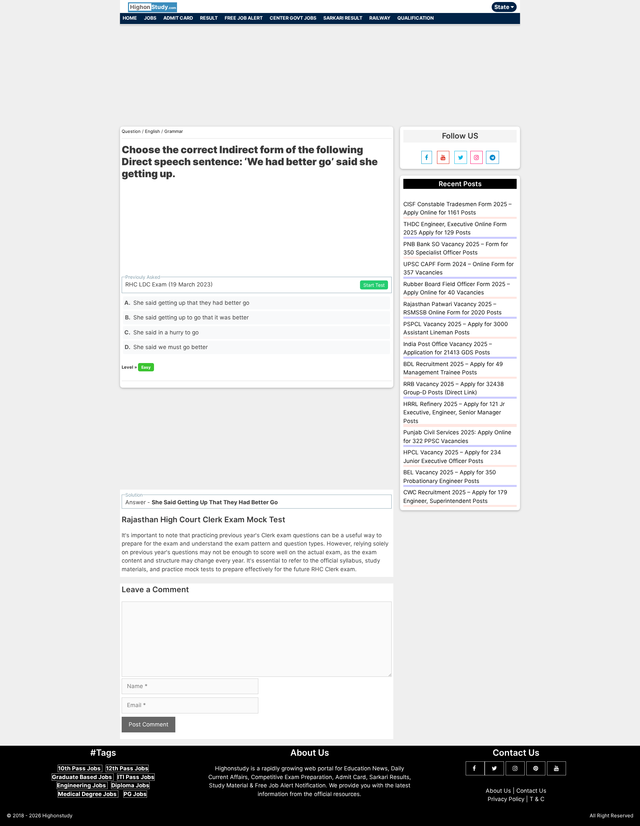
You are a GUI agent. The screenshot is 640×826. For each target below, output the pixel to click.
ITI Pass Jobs (135, 777)
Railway (379, 18)
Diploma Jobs (130, 785)
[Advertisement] (320, 72)
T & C (537, 799)
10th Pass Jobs (80, 768)
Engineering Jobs (82, 785)
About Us (498, 790)
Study (153, 7)
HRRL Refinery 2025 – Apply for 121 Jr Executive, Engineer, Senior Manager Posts (454, 412)
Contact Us (531, 790)
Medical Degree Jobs (88, 794)
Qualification (415, 18)
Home (130, 18)
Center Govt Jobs (293, 18)
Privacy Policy (506, 799)
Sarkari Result (342, 18)
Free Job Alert (244, 18)
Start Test (374, 285)
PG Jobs (135, 794)
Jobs (150, 18)
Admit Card (178, 18)
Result (209, 18)
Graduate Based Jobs (82, 777)
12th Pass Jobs (127, 768)
